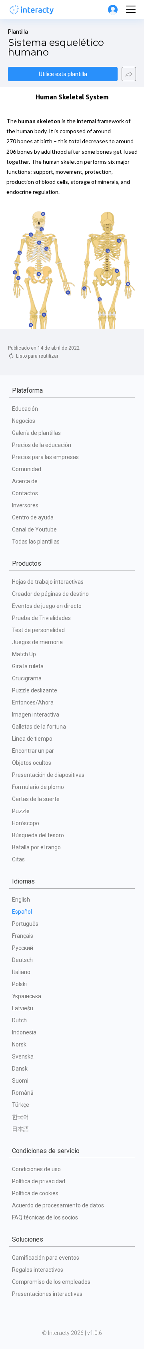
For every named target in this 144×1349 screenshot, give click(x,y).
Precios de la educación (41, 445)
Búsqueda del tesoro (38, 835)
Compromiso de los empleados (51, 1282)
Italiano (21, 972)
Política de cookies (35, 1193)
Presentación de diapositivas (48, 775)
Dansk (20, 1068)
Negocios (23, 421)
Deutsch (22, 960)
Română (23, 1092)
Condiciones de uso (36, 1169)
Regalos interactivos (37, 1270)
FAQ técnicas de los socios (45, 1217)
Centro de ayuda (33, 517)
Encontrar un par (33, 751)
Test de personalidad (38, 630)
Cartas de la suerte (36, 799)
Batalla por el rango (36, 847)
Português (25, 924)
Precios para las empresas (45, 457)
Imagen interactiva (35, 714)
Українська (26, 996)
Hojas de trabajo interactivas (48, 582)
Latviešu (22, 1008)
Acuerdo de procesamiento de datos (58, 1205)
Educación (25, 409)
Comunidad (26, 469)
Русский (22, 948)
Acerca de (25, 481)
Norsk (19, 1044)
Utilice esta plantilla (63, 74)
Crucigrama (27, 678)
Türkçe (20, 1105)
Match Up (24, 654)
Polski (19, 984)
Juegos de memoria (37, 642)
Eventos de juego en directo (47, 606)
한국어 (20, 1117)
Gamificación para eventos (45, 1257)
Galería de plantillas (36, 433)
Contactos (25, 493)
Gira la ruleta (28, 666)
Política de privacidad (38, 1181)
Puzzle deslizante (34, 690)
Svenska (23, 1056)
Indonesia (24, 1032)
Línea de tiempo (32, 738)
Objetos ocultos (31, 763)
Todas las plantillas (36, 541)
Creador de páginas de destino (50, 594)
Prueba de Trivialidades (41, 618)
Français (22, 936)
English (21, 899)
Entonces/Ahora (33, 702)
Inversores (25, 505)
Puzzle (21, 811)
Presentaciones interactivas (47, 1294)
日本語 (20, 1129)
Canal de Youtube (34, 529)
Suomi (20, 1080)
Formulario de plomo (38, 787)
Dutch (19, 1020)
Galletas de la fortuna (39, 726)
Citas (18, 859)
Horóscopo (25, 823)
